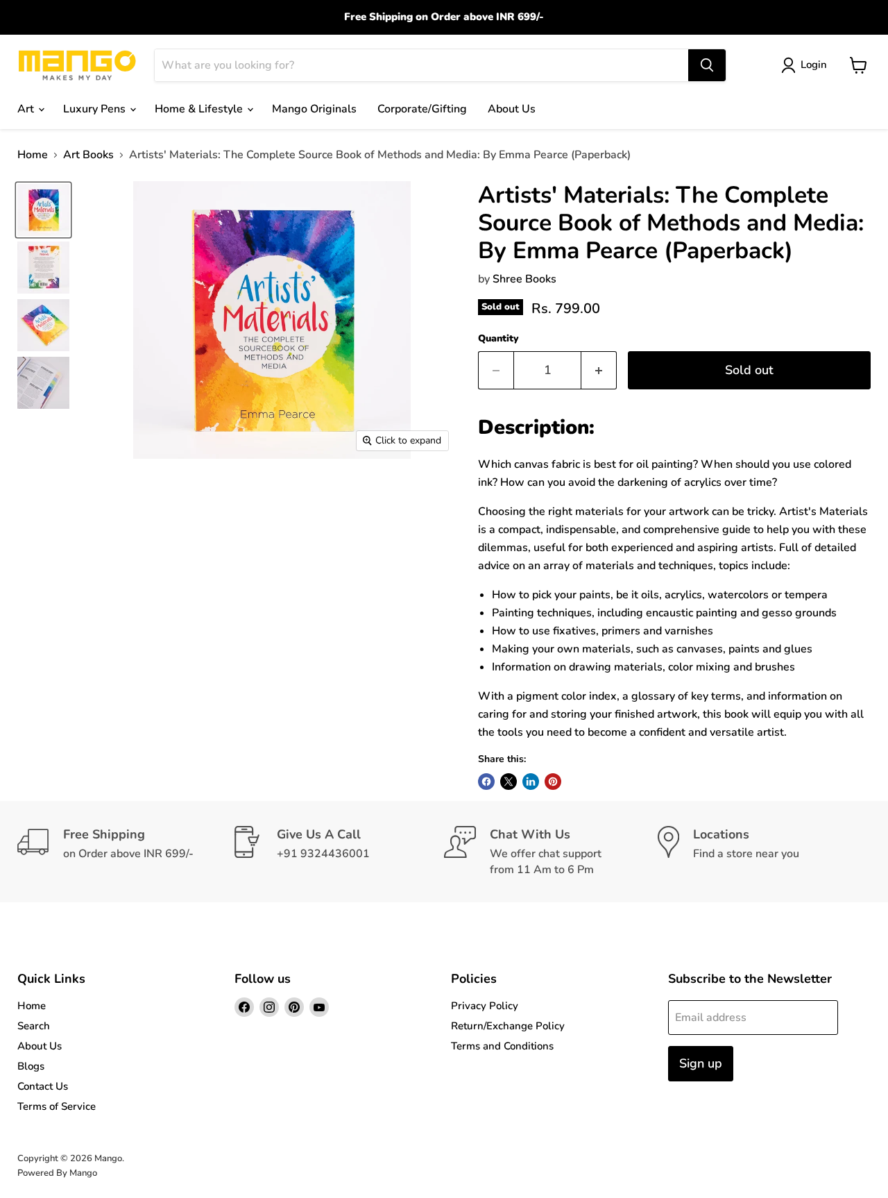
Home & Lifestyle (200, 109)
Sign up (700, 1063)
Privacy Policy (484, 1006)
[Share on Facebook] (486, 781)
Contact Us (42, 1086)
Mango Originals (314, 109)
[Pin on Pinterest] (553, 781)
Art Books (88, 155)
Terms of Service (56, 1106)
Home (32, 155)
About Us (512, 109)
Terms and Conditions (502, 1046)
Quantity (498, 338)
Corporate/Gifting (422, 109)
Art (27, 109)
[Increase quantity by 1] (599, 370)
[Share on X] (508, 781)
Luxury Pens (95, 109)
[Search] (707, 65)
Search (33, 1026)
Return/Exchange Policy (508, 1026)
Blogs (30, 1066)
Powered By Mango (57, 1173)
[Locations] (764, 851)
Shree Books (524, 279)
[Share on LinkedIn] (530, 781)
